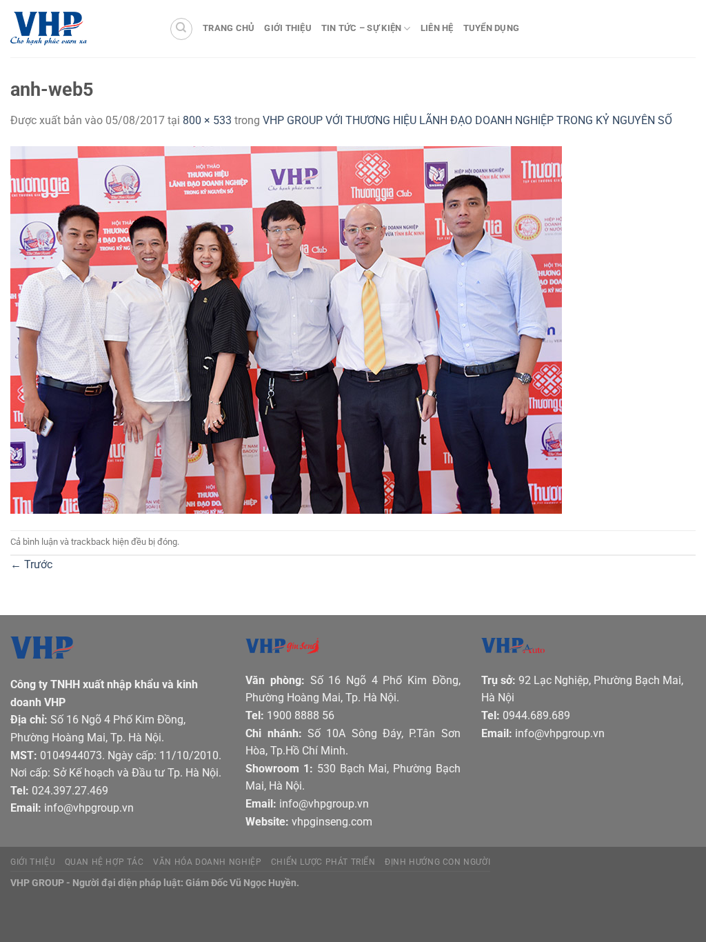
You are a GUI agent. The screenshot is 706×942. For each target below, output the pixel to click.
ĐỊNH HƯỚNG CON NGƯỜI (437, 862)
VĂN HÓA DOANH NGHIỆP (207, 862)
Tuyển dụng (491, 28)
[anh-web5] (286, 328)
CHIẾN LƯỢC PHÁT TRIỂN (323, 862)
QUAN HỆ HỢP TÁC (104, 862)
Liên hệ (437, 28)
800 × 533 (207, 120)
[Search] (181, 29)
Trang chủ (228, 28)
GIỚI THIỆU (32, 862)
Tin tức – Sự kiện (361, 28)
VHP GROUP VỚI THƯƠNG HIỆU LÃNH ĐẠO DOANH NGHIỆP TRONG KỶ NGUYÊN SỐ (467, 120)
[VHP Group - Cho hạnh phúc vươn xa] (79, 29)
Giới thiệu (288, 28)
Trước (31, 564)
